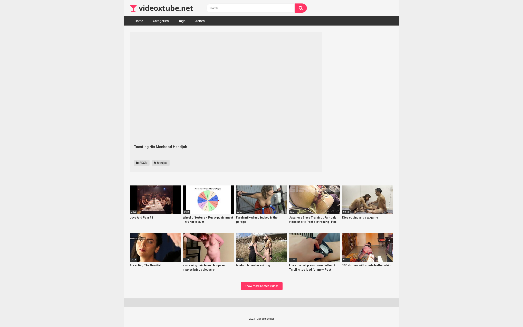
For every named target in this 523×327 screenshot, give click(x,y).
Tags (182, 21)
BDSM (143, 162)
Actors (200, 21)
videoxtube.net (165, 8)
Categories (161, 21)
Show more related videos (261, 286)
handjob (162, 162)
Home (139, 21)
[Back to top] (509, 314)
